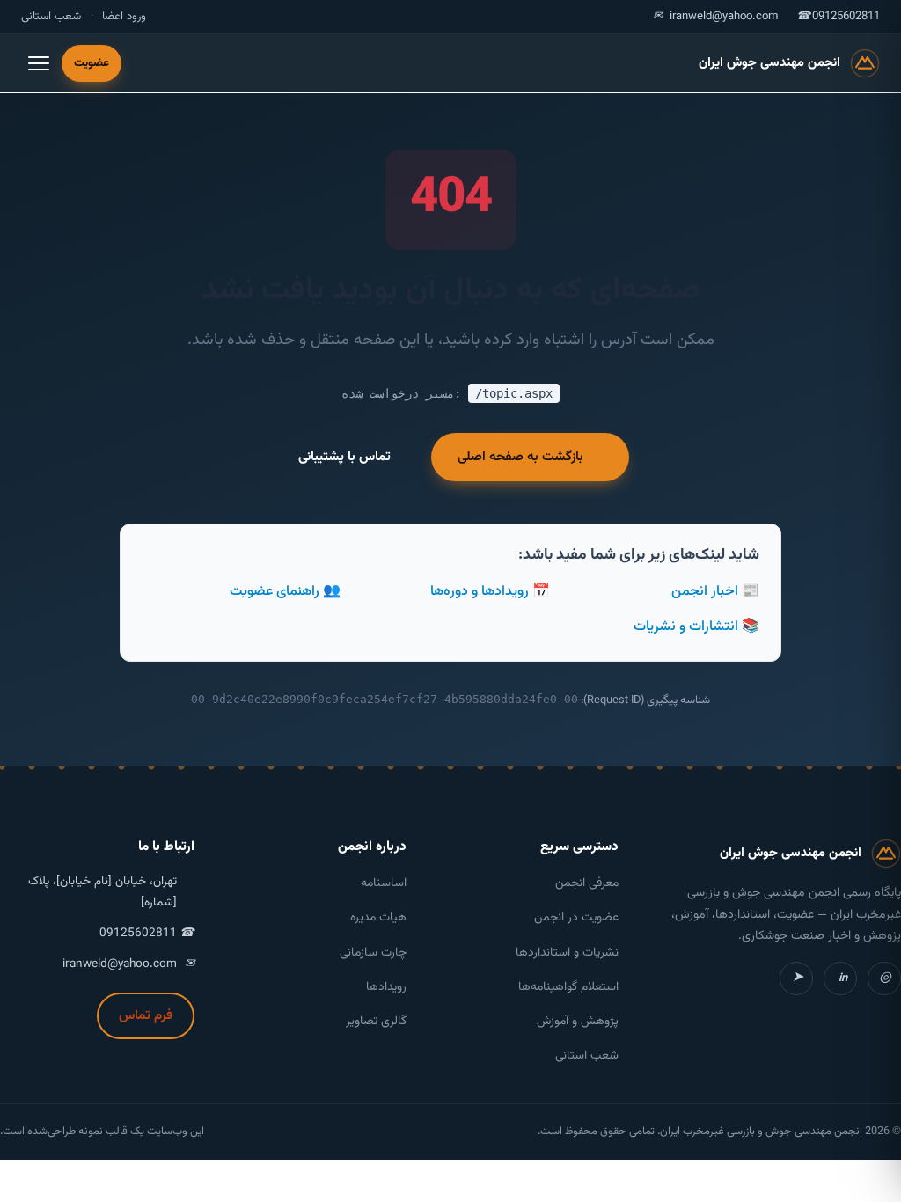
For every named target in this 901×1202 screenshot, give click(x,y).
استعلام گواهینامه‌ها (568, 987)
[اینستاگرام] (884, 978)
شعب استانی (51, 17)
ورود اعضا (124, 17)
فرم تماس (145, 1015)
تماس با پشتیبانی (344, 456)
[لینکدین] (840, 978)
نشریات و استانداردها (567, 952)
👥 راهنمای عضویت (285, 592)
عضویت (91, 63)
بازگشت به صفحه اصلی (520, 456)
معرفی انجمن (587, 883)
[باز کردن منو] (38, 63)
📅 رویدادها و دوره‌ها (490, 592)
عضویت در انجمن (576, 917)
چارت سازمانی (373, 952)
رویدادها (386, 987)
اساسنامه (384, 883)
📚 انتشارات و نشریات (696, 627)
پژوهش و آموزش (578, 1021)
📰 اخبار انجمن (715, 592)
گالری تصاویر (376, 1021)
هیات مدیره (378, 917)
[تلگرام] (796, 978)
